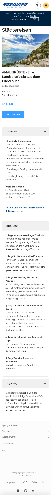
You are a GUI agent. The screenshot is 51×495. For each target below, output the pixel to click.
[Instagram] (25, 490)
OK (34, 19)
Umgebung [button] (11, 383)
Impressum (12, 482)
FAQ (4, 450)
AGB (24, 482)
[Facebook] (18, 490)
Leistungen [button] (11, 131)
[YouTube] (33, 490)
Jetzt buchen (13, 114)
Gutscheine (8, 444)
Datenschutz (37, 482)
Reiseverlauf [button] (11, 226)
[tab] (25, 131)
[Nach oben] (42, 486)
